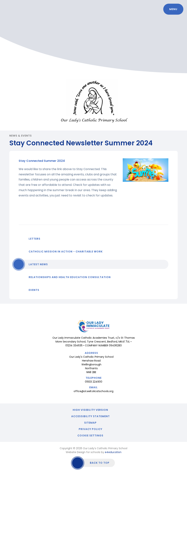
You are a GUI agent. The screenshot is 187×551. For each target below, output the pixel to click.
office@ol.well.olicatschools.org (93, 391)
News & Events (20, 135)
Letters (34, 239)
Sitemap (90, 423)
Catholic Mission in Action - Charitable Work (66, 251)
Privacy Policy (90, 429)
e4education (113, 452)
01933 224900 (93, 382)
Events (34, 290)
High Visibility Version (90, 410)
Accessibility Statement (90, 416)
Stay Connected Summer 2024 (42, 161)
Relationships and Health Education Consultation (70, 277)
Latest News (38, 264)
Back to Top (99, 463)
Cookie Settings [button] (90, 435)
